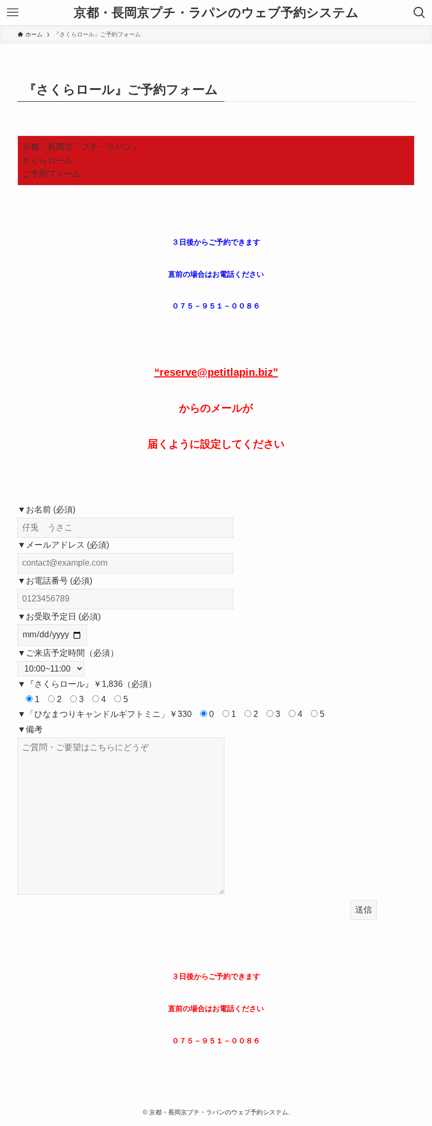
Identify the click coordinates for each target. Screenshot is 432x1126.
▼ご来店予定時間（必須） (68, 652)
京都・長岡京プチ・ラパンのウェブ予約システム (216, 12)
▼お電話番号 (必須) (54, 580)
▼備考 (30, 729)
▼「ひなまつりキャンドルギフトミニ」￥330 (104, 714)
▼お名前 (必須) (46, 509)
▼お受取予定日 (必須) (59, 616)
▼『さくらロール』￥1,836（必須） (86, 684)
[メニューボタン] (12, 12)
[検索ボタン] (419, 12)
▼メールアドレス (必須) (63, 544)
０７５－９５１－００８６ (216, 306)
